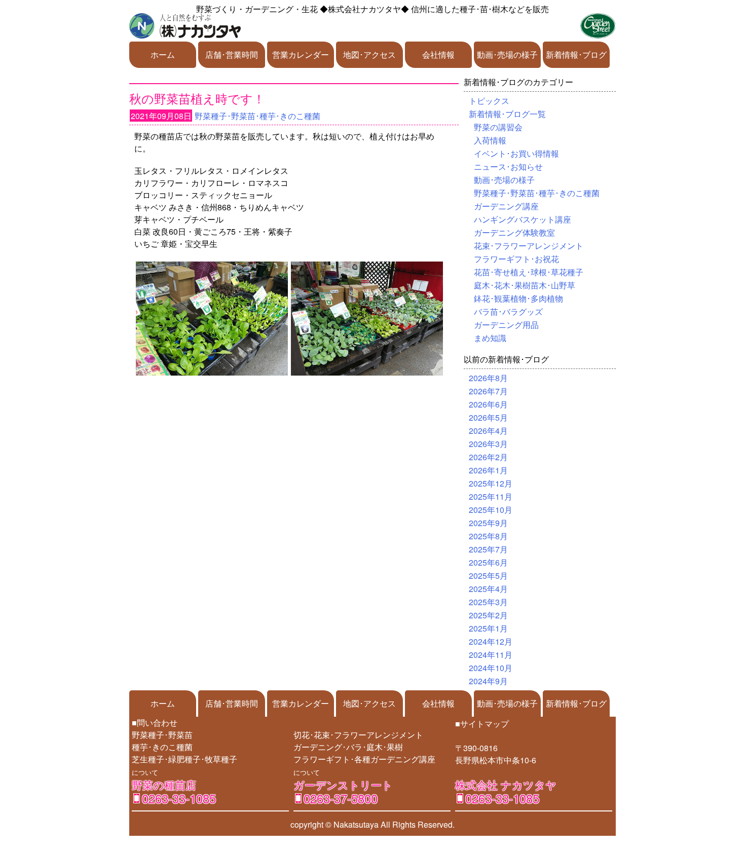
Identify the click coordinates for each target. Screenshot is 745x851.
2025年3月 (488, 602)
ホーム (163, 54)
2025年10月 (490, 509)
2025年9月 (488, 523)
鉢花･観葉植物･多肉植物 (518, 298)
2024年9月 (488, 681)
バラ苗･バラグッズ (508, 311)
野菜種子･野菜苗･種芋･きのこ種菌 (257, 116)
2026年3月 (488, 444)
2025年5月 (488, 575)
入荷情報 (490, 140)
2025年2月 (488, 615)
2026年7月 (488, 391)
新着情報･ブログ (576, 54)
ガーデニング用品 (506, 324)
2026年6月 (488, 404)
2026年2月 (488, 457)
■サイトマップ (482, 723)
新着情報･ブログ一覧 (507, 114)
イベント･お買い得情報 (516, 153)
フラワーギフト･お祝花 (516, 259)
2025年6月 (488, 562)
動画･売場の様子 (507, 54)
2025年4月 (488, 589)
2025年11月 (490, 496)
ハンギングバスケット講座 (522, 219)
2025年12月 (490, 483)
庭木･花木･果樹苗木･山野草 (524, 285)
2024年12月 (490, 641)
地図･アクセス (369, 54)
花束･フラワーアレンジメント (528, 245)
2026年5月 (488, 417)
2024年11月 (490, 654)
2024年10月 (490, 668)
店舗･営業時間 (231, 54)
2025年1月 (488, 628)
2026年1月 (488, 470)
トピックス (489, 100)
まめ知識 (490, 338)
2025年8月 (488, 536)
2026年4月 (488, 430)
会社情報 (438, 54)
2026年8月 (488, 378)
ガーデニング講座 (506, 206)
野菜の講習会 (498, 127)
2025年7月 (488, 549)
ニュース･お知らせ (508, 166)
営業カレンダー (300, 54)
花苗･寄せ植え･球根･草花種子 (528, 272)
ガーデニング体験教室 (514, 232)
